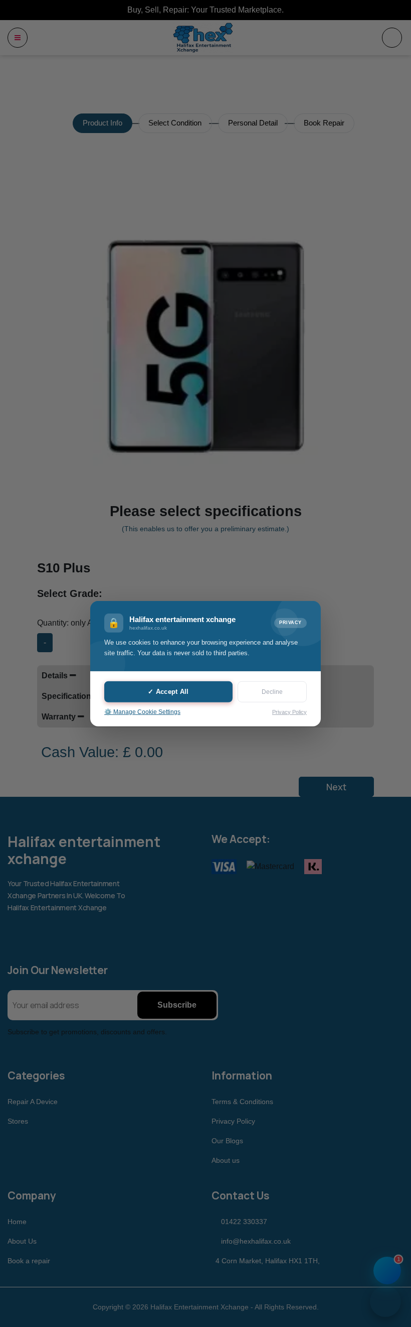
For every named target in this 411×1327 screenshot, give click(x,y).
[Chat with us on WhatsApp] (385, 1301)
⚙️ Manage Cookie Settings (142, 711)
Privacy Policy (289, 711)
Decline (272, 691)
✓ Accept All (168, 691)
